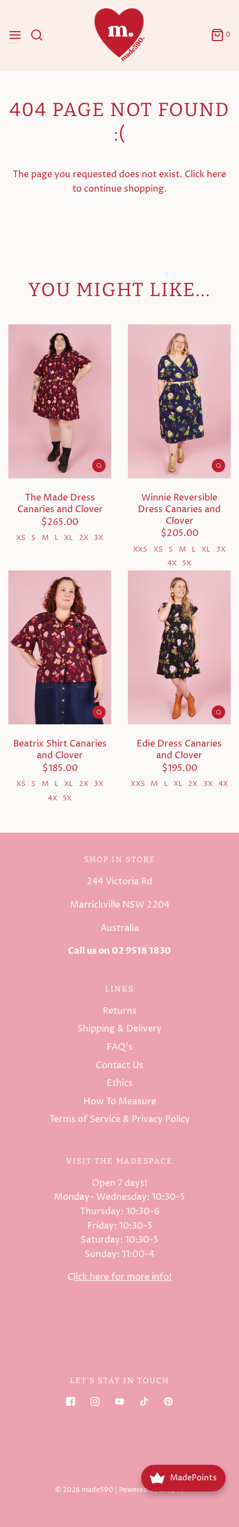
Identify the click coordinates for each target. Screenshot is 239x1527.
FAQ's (120, 1047)
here (216, 174)
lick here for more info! (122, 1277)
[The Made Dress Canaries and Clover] (59, 401)
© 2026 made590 (84, 1490)
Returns (120, 1011)
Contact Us (119, 1065)
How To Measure (119, 1101)
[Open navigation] (15, 35)
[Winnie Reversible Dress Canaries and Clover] (179, 401)
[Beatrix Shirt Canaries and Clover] (59, 647)
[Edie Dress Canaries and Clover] (179, 647)
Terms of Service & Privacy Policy (119, 1119)
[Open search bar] (41, 35)
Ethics (120, 1083)
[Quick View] (99, 465)
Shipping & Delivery (119, 1029)
